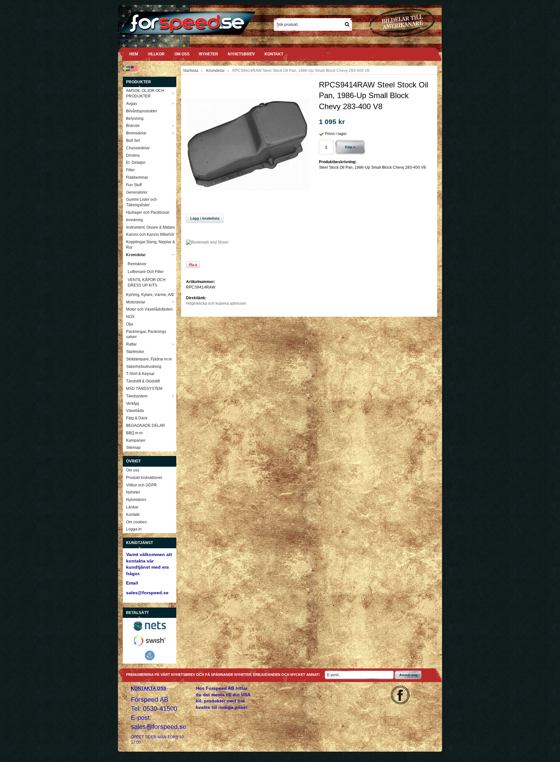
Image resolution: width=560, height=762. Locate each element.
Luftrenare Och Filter (146, 271)
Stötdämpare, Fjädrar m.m (149, 359)
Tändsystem (136, 396)
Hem (133, 54)
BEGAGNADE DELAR (145, 425)
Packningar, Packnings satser (146, 334)
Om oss (182, 54)
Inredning (134, 220)
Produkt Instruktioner (144, 477)
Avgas (131, 103)
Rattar (131, 344)
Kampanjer (136, 440)
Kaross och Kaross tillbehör (150, 234)
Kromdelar (136, 255)
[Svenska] (126, 68)
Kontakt (273, 54)
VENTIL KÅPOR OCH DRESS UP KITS (147, 283)
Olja (129, 324)
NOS (130, 316)
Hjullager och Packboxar (147, 212)
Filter (130, 170)
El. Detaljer (136, 162)
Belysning (135, 118)
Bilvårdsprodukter (141, 111)
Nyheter (208, 54)
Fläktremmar (137, 177)
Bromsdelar (136, 133)
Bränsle (133, 125)
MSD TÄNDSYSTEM (144, 388)
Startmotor (135, 351)
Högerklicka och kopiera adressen (216, 303)
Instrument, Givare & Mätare (150, 227)
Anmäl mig (408, 675)
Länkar (132, 507)
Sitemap (133, 447)
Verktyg (132, 403)
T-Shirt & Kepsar (140, 373)
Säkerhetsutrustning (143, 366)
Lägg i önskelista (204, 218)
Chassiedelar (138, 148)
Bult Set (133, 140)
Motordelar (135, 302)
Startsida (190, 70)
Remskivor (137, 264)
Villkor (156, 54)
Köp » (350, 147)
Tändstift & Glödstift (143, 381)
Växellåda (135, 410)
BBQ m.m (134, 433)
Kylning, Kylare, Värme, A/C (150, 294)
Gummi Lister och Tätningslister (141, 202)
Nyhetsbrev (241, 54)
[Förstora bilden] (247, 144)
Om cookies (136, 522)
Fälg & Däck (136, 418)
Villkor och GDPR (141, 485)
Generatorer (136, 192)
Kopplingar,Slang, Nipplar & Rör (150, 245)
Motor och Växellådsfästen (149, 309)
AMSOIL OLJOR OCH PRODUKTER (145, 93)
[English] (134, 68)
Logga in (134, 529)
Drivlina (133, 155)
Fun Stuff (134, 185)
